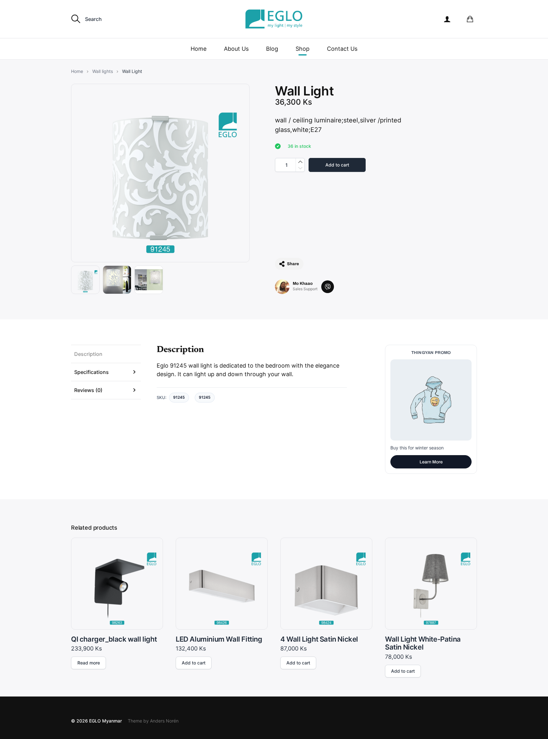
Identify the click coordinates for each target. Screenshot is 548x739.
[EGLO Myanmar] (274, 19)
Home (198, 48)
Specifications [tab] (91, 372)
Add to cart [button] (194, 662)
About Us (236, 48)
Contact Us (342, 48)
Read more (88, 662)
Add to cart (337, 164)
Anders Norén (164, 720)
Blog (272, 48)
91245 (205, 397)
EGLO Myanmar (105, 720)
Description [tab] (88, 354)
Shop (303, 48)
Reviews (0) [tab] (88, 390)
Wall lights (102, 71)
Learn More (431, 462)
